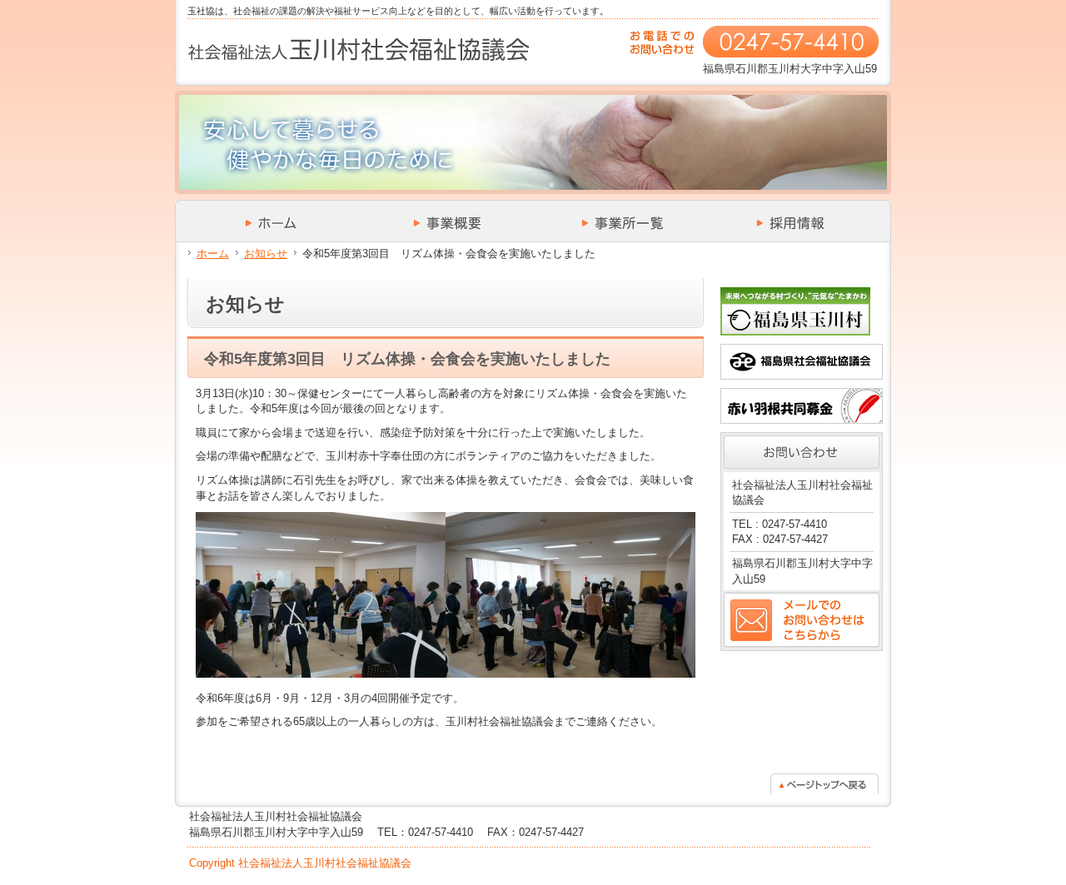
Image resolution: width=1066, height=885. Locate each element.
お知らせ (265, 253)
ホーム (213, 253)
